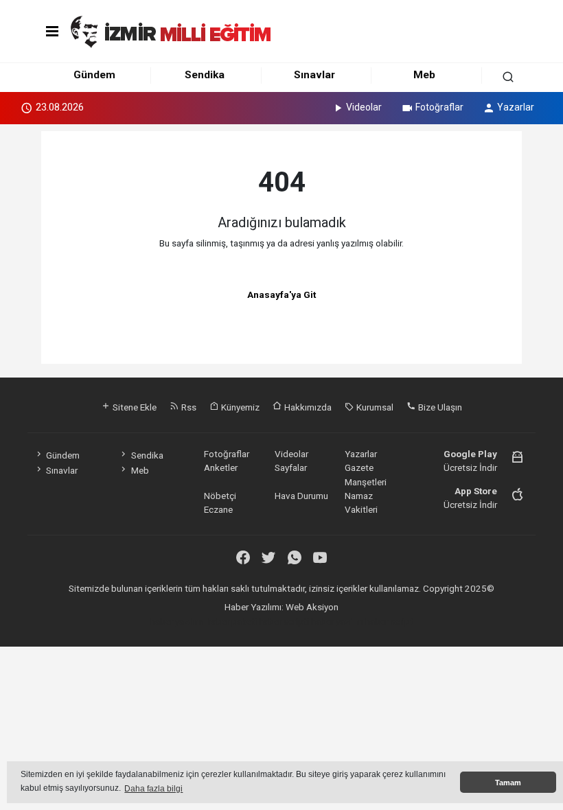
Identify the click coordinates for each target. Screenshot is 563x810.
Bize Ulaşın (439, 407)
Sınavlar (314, 75)
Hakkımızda (307, 407)
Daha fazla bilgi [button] (153, 789)
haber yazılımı (177, 621)
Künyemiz (239, 407)
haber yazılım (337, 621)
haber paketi (232, 621)
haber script (389, 621)
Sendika (205, 75)
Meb (424, 75)
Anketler (221, 467)
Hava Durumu (301, 495)
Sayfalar (291, 467)
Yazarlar (515, 107)
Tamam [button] (508, 782)
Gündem (94, 75)
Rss (187, 407)
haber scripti (284, 621)
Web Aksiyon (312, 606)
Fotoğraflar (439, 107)
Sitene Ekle (134, 407)
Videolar (364, 107)
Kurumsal (373, 407)
